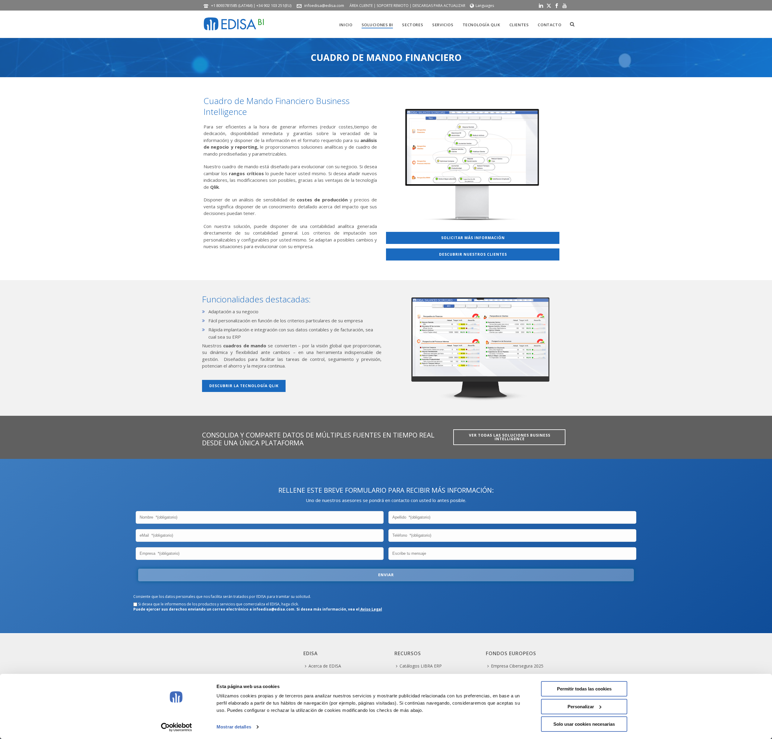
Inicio (346, 24)
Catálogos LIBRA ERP (421, 666)
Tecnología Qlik (481, 24)
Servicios (442, 24)
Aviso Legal (370, 609)
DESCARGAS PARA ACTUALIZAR (439, 5)
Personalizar (581, 706)
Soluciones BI (377, 24)
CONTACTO (549, 24)
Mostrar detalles (234, 726)
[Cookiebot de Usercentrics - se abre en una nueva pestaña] (176, 727)
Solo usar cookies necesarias (584, 724)
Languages (485, 5)
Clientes (519, 24)
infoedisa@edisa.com (324, 5)
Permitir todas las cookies (584, 688)
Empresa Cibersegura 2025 (517, 666)
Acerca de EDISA (324, 666)
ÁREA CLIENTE (361, 5)
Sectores (412, 24)
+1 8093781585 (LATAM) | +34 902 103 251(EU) (251, 5)
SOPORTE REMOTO (393, 5)
